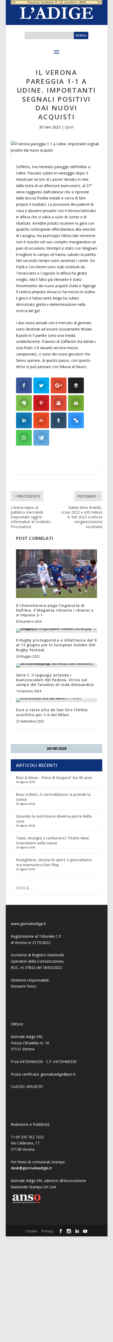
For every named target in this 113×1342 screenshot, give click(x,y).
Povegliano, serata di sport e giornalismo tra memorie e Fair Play (54, 862)
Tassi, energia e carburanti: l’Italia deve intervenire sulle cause (52, 840)
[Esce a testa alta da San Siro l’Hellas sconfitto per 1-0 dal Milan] (56, 700)
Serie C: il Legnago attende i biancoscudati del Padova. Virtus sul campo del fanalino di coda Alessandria (55, 680)
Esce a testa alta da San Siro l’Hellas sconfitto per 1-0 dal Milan (52, 712)
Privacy (47, 1231)
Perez (31, 986)
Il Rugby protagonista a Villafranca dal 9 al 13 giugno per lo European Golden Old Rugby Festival (56, 645)
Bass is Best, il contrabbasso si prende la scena (53, 797)
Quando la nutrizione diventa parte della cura (54, 818)
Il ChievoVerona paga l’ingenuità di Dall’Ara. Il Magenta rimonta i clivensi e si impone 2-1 (55, 610)
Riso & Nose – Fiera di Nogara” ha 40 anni (54, 777)
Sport (69, 127)
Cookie (31, 1231)
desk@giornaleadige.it (31, 1167)
